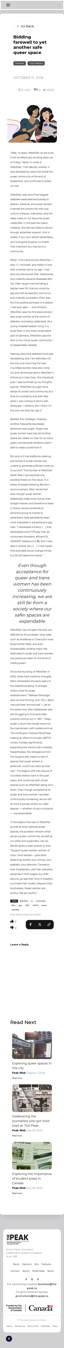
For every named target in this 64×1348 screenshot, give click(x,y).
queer (44, 905)
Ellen (13, 905)
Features (19, 63)
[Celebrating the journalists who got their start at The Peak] (32, 1098)
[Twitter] (39, 924)
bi (32, 901)
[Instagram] (32, 1279)
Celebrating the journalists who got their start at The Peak (31, 1120)
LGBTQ (36, 905)
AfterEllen (24, 901)
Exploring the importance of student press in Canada (32, 1178)
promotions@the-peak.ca (32, 1296)
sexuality (15, 909)
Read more (17, 1078)
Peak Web (19, 1072)
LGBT (27, 905)
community (41, 901)
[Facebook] (30, 924)
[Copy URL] (49, 924)
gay (20, 905)
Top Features (36, 63)
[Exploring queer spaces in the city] (32, 1045)
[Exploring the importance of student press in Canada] (32, 1156)
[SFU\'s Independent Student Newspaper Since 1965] (27, 1239)
